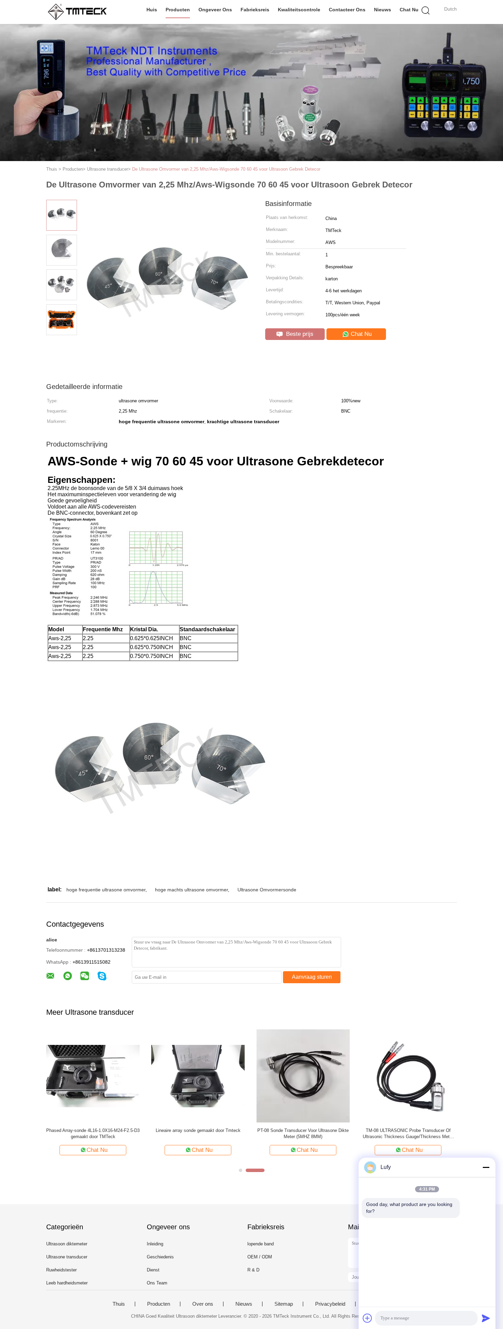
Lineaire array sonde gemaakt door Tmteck (198, 1130)
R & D (253, 1269)
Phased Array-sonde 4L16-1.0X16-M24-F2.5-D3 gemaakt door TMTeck (93, 1133)
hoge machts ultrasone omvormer (191, 889)
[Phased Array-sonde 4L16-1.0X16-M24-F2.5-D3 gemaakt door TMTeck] (93, 1075)
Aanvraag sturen (312, 977)
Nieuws (382, 9)
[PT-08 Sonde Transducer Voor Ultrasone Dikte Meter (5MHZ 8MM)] (303, 1075)
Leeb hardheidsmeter (67, 1282)
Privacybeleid (330, 1304)
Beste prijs (298, 334)
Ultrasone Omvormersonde (266, 889)
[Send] (485, 1318)
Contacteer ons (347, 9)
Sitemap (283, 1304)
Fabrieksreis (255, 9)
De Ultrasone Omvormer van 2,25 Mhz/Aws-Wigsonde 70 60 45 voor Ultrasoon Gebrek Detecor (226, 169)
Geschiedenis (160, 1256)
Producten (178, 9)
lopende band (260, 1243)
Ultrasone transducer (66, 1256)
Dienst (153, 1269)
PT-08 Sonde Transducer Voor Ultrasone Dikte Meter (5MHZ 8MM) (303, 1133)
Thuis (119, 1304)
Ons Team (157, 1282)
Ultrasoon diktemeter (66, 1243)
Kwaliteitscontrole (299, 9)
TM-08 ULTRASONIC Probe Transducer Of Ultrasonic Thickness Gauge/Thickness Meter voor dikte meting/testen (408, 1134)
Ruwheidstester (61, 1269)
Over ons (202, 1304)
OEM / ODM (259, 1256)
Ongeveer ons (215, 9)
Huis (151, 9)
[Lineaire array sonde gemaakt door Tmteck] (198, 1075)
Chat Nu (409, 9)
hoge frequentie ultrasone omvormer (105, 889)
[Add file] (367, 1318)
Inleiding (155, 1243)
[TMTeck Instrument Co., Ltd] (79, 12)
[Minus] (486, 1167)
